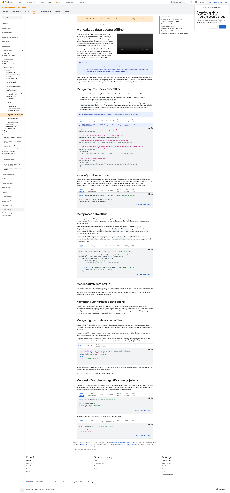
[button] (10, 28)
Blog (210, 2)
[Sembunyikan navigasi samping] (21, 490)
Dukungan (82, 2)
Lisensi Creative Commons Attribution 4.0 (123, 442)
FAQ (163, 472)
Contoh (66, 11)
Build (20, 2)
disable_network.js (142, 410)
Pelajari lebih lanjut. (138, 19)
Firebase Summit (99, 463)
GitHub (28, 472)
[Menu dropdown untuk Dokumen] (62, 2)
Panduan (28, 460)
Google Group (166, 466)
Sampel (28, 466)
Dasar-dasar (15, 11)
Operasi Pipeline (90, 69)
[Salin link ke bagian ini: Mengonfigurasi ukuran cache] (111, 175)
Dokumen (57, 2)
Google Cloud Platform (77, 482)
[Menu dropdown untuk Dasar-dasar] (21, 11)
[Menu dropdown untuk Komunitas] (75, 2)
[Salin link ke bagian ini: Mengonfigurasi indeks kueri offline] (124, 320)
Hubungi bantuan (167, 460)
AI (26, 11)
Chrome (57, 482)
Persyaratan (29, 489)
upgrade (126, 125)
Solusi (42, 2)
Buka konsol (218, 2)
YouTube (96, 469)
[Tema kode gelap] (149, 128)
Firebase (79, 25)
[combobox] (179, 2)
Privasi (36, 489)
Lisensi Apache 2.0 (85, 444)
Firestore (22, 8)
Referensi (58, 11)
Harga (49, 2)
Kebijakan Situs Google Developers (127, 444)
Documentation (8, 8)
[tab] (81, 121)
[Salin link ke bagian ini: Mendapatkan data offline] (112, 284)
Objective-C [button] (110, 121)
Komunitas (69, 2)
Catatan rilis (165, 469)
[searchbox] (12, 17)
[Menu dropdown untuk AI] (29, 11)
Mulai (222, 27)
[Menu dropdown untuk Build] (23, 2)
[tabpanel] (115, 147)
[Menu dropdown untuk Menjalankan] (37, 2)
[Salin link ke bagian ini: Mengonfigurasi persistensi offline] (122, 89)
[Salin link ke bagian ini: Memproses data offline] (109, 214)
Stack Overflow (166, 463)
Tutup (213, 27)
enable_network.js (142, 435)
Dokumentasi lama (167, 474)
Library (28, 469)
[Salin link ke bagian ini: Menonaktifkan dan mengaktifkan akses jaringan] (141, 381)
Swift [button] (101, 121)
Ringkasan (5, 11)
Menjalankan (31, 2)
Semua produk (92, 482)
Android (49, 482)
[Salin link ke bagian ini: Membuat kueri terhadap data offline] (126, 302)
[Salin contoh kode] (151, 128)
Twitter (96, 466)
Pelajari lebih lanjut (87, 125)
